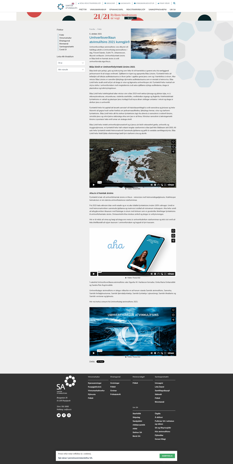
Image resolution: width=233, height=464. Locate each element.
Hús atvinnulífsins (162, 431)
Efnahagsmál (64, 41)
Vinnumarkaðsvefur (145, 3)
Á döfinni (159, 417)
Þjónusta (92, 394)
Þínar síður (164, 3)
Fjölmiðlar (159, 435)
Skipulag (136, 417)
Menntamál (63, 44)
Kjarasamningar (94, 383)
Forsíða (92, 29)
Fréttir (99, 29)
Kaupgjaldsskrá (94, 387)
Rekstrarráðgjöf (139, 377)
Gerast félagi (160, 439)
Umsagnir (110, 3)
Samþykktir (137, 421)
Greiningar (114, 383)
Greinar (113, 391)
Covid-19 (63, 49)
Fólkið (90, 398)
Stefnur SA (137, 432)
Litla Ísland (159, 387)
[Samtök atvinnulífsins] (69, 7)
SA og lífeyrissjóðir (163, 428)
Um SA (135, 407)
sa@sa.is (67, 409)
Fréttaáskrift (115, 394)
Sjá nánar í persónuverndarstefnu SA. (75, 458)
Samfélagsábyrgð (162, 391)
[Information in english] (73, 3)
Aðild (135, 429)
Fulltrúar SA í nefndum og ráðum (164, 422)
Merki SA (136, 436)
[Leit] (174, 3)
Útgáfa (157, 413)
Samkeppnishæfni (66, 47)
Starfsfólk (137, 413)
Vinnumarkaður (65, 38)
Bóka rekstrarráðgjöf (90, 3)
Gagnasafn (125, 3)
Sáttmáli (158, 394)
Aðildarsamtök (139, 425)
